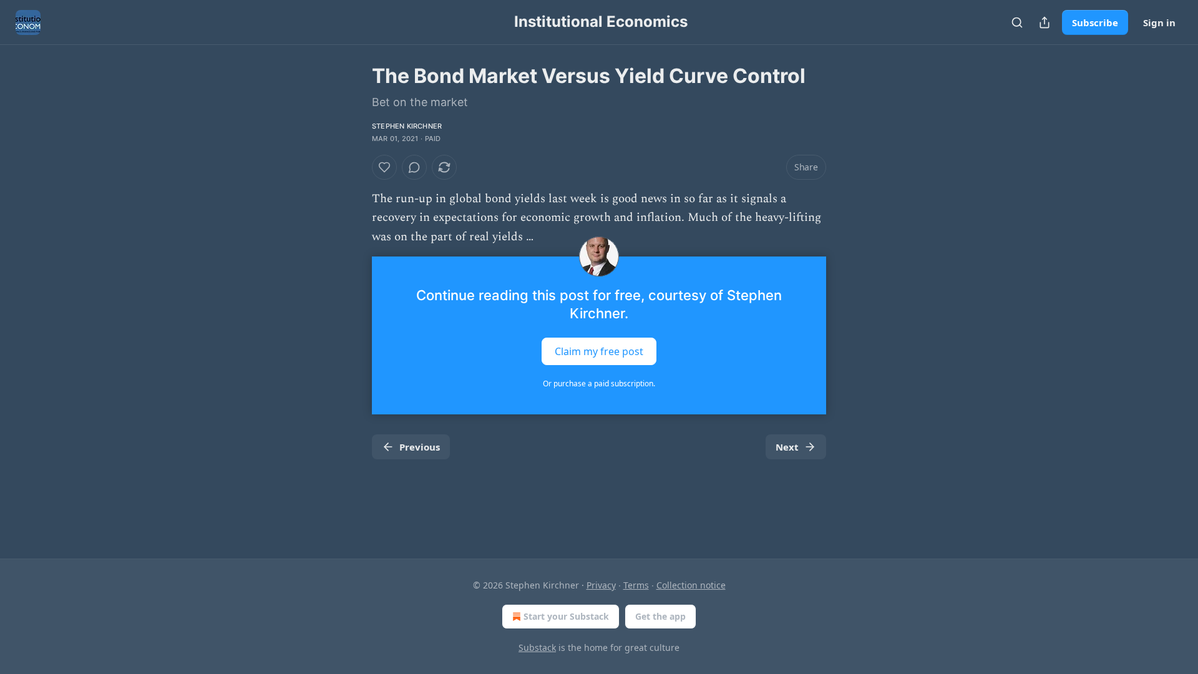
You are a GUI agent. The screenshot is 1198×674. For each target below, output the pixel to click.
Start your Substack (566, 616)
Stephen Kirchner (407, 126)
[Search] (1017, 22)
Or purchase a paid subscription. (599, 383)
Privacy (601, 585)
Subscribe (1095, 22)
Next (787, 447)
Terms (636, 585)
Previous (419, 447)
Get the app (660, 616)
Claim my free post (599, 351)
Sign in (1159, 22)
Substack (537, 647)
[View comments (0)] (414, 167)
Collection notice (691, 585)
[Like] (384, 167)
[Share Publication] (1044, 22)
